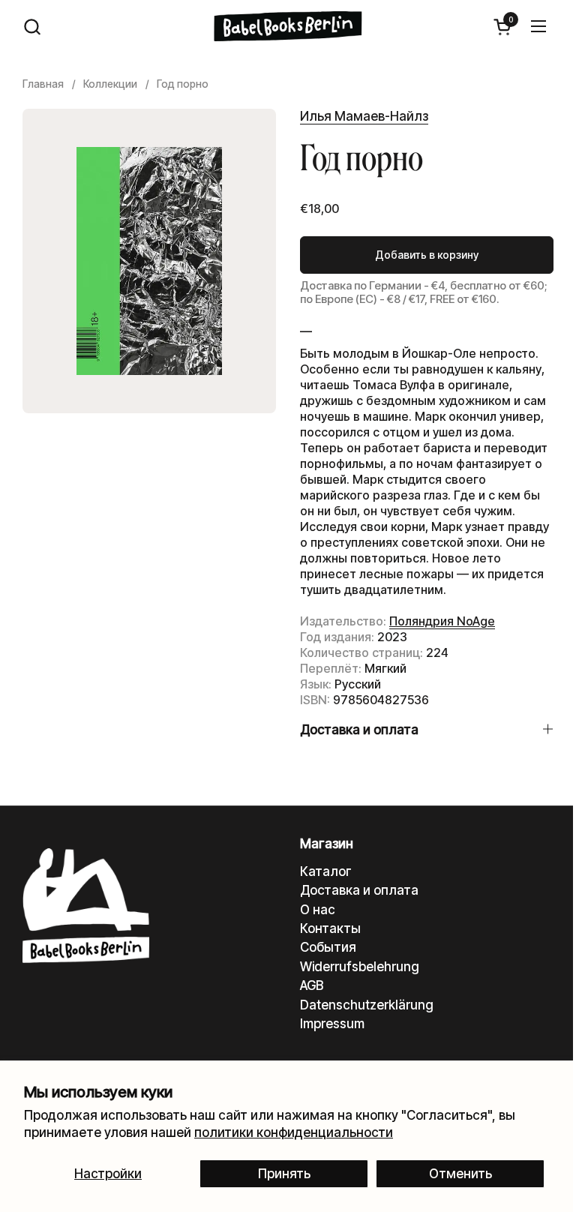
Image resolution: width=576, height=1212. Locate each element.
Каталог (326, 871)
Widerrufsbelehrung (359, 966)
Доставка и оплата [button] (359, 729)
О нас (317, 909)
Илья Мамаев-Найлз (364, 116)
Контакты (330, 928)
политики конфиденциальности (293, 1132)
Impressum (332, 1023)
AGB (311, 985)
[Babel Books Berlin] (288, 26)
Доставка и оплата (359, 890)
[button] (31, 26)
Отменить (460, 1173)
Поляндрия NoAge (442, 621)
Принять (284, 1173)
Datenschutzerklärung (367, 1005)
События (328, 947)
